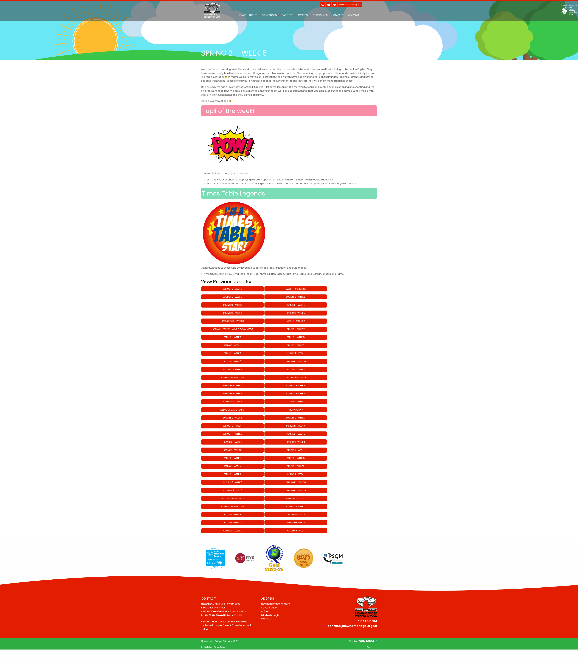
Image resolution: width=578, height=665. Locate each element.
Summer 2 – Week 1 (232, 425)
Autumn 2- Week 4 (233, 369)
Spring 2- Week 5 (296, 312)
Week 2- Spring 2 (296, 321)
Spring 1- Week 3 (296, 345)
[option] (215, 558)
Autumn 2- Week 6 (296, 361)
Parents (287, 15)
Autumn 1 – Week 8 (296, 377)
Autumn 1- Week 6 (295, 385)
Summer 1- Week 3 (295, 304)
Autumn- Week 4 (233, 522)
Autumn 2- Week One (232, 377)
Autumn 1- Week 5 (232, 393)
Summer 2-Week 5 (232, 417)
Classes (338, 15)
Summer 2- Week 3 (232, 296)
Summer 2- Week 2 (295, 296)
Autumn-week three (233, 498)
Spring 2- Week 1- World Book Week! (233, 329)
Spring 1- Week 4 (232, 345)
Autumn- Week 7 (233, 361)
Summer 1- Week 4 (295, 425)
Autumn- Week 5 (296, 514)
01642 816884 (367, 621)
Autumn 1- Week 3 (232, 401)
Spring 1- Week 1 (295, 353)
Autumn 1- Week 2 (295, 401)
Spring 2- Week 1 (296, 450)
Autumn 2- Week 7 (232, 482)
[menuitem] (242, 15)
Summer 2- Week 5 (232, 288)
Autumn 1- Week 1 (296, 530)
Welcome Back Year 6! (232, 409)
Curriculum (320, 15)
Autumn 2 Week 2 (296, 369)
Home (242, 15)
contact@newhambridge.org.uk (352, 626)
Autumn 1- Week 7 (232, 385)
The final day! (295, 409)
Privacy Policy (219, 647)
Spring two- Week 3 (233, 321)
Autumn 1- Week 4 (296, 393)
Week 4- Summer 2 (296, 288)
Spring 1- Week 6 (232, 337)
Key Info (302, 15)
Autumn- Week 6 (233, 514)
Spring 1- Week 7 (296, 329)
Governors (269, 15)
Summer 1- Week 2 (232, 312)
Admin (370, 647)
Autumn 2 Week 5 (232, 490)
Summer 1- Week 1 (233, 441)
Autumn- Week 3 (296, 522)
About (253, 15)
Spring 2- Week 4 (296, 441)
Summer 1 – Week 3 (232, 433)
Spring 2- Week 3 (233, 450)
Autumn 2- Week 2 (296, 498)
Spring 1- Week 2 (232, 353)
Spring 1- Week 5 (296, 337)
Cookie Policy (206, 647)
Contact (353, 15)
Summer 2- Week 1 (232, 304)
